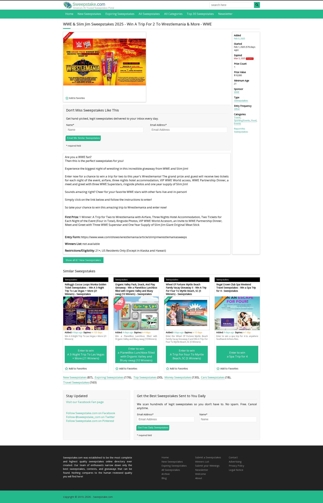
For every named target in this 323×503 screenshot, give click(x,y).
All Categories (173, 14)
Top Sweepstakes (144, 377)
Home (69, 14)
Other (237, 108)
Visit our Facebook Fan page (85, 402)
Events (237, 123)
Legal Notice (236, 469)
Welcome (200, 474)
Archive (166, 474)
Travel (237, 117)
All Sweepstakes (149, 14)
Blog (164, 478)
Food (253, 120)
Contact (233, 457)
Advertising (235, 461)
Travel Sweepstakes (76, 382)
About (198, 478)
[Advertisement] (190, 67)
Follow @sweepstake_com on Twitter (90, 417)
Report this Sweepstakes (241, 130)
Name (69, 124)
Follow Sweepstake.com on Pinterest (90, 421)
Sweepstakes (241, 100)
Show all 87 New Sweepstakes (83, 260)
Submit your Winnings (207, 465)
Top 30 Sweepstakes (200, 14)
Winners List (202, 461)
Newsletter (225, 14)
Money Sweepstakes (178, 377)
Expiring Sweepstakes (119, 14)
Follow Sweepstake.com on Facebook (90, 413)
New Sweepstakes (89, 14)
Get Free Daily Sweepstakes (153, 427)
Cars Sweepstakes (213, 377)
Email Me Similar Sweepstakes (83, 138)
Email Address (157, 124)
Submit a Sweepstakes (208, 457)
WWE (236, 92)
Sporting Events (242, 120)
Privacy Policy (236, 465)
